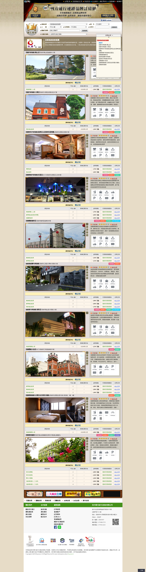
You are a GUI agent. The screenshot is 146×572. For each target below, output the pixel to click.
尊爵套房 (28, 169)
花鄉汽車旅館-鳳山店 (105, 45)
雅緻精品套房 (30, 257)
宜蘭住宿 (57, 500)
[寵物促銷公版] (73, 496)
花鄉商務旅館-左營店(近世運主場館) (109, 62)
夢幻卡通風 (29, 478)
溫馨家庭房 (29, 218)
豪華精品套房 (30, 261)
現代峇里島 (29, 475)
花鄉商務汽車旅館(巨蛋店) (106, 52)
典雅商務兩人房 (30, 346)
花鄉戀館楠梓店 (103, 54)
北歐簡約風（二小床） (32, 481)
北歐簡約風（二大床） (32, 484)
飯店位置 (114, 96)
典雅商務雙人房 (30, 432)
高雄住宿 (48, 500)
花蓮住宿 (29, 500)
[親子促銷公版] (93, 496)
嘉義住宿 (39, 500)
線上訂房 (117, 89)
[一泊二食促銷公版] (35, 496)
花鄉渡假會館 (102, 64)
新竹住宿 (86, 500)
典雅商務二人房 (30, 89)
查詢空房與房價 (107, 89)
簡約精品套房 (30, 129)
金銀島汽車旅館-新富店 (105, 58)
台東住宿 (67, 500)
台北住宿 (76, 500)
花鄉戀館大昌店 (103, 60)
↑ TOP (141, 570)
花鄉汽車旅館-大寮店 (105, 47)
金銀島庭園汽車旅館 (104, 56)
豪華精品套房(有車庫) (32, 215)
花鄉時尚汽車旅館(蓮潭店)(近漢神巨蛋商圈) (40, 132)
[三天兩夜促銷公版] (54, 496)
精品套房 (28, 172)
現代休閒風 (29, 472)
